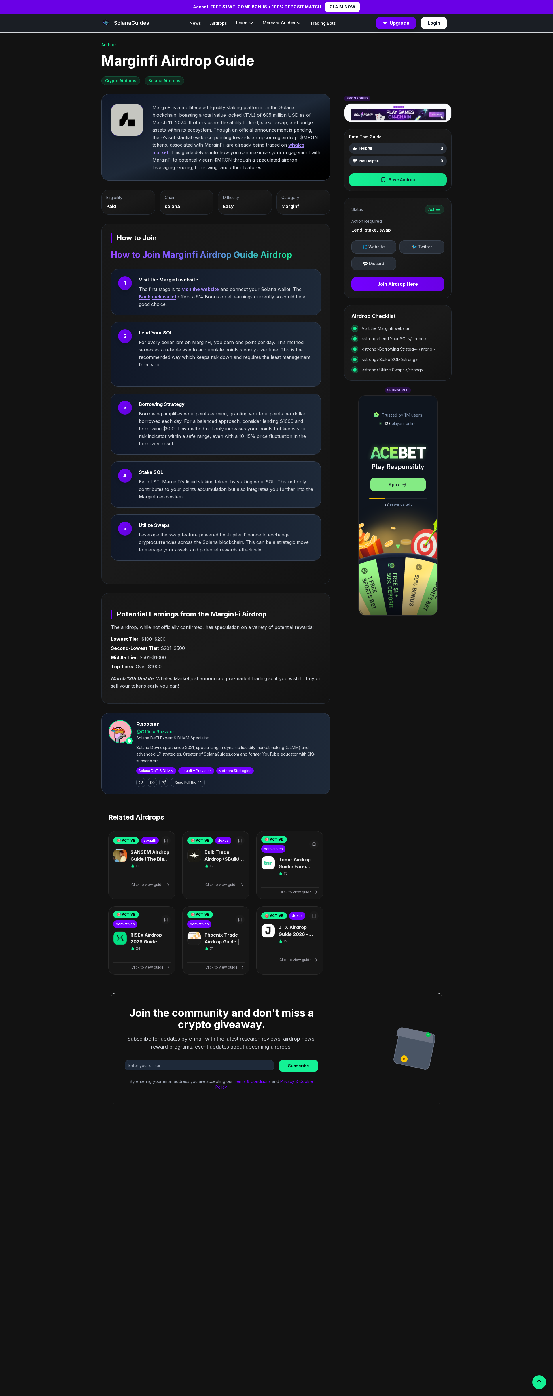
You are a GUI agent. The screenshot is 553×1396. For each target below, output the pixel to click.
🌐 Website (373, 246)
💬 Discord (373, 263)
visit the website (200, 289)
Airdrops (218, 23)
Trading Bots (323, 23)
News (195, 23)
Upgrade (399, 23)
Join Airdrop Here (398, 284)
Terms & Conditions (252, 1081)
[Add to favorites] (166, 840)
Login (434, 23)
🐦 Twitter (422, 246)
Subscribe (298, 1065)
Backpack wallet (157, 297)
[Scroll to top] (539, 1382)
